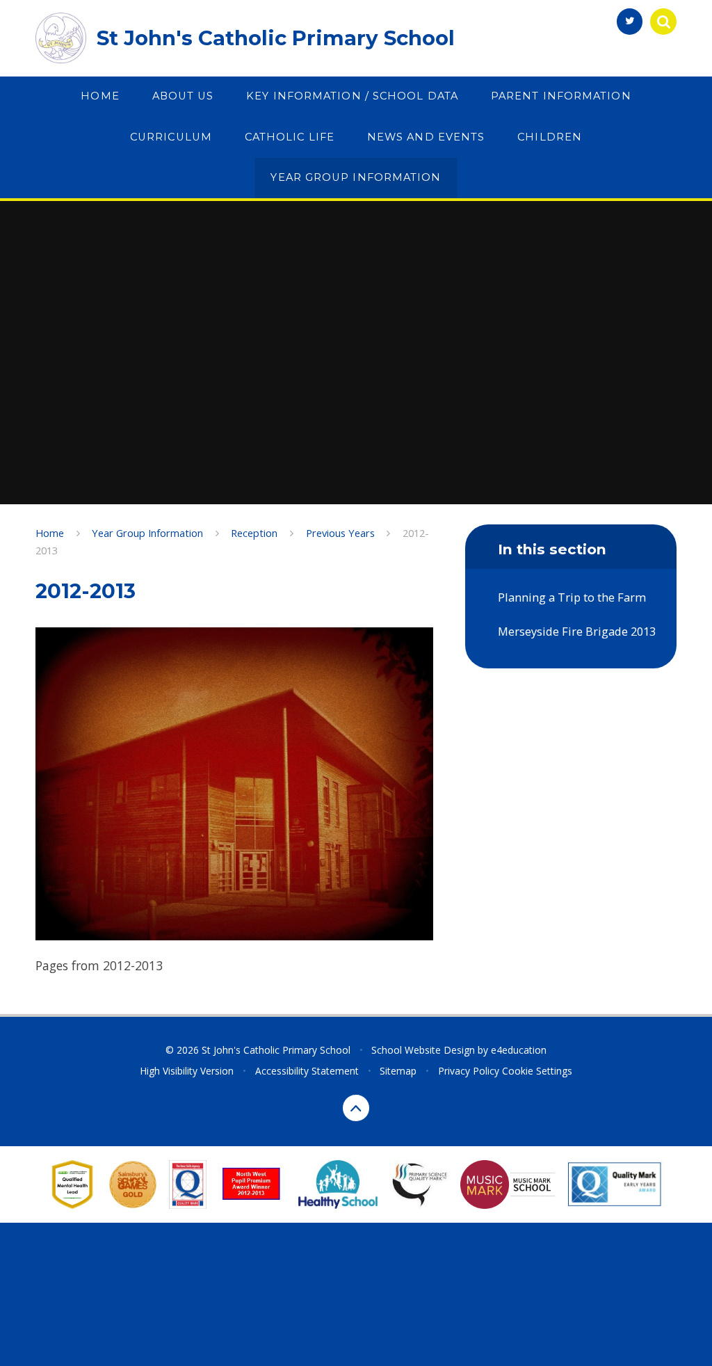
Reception (254, 533)
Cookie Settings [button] (537, 1070)
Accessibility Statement (307, 1070)
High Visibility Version (187, 1070)
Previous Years (340, 533)
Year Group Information (147, 533)
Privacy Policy (468, 1070)
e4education (519, 1049)
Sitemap (398, 1070)
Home (49, 533)
